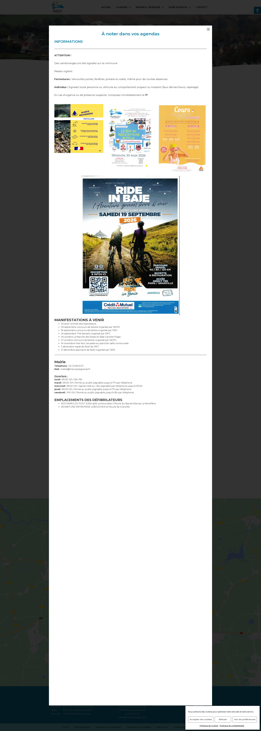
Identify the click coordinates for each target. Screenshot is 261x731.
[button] (208, 29)
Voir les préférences (244, 719)
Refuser (223, 719)
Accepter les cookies (201, 719)
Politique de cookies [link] (209, 726)
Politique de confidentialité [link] (232, 726)
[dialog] (130, 365)
